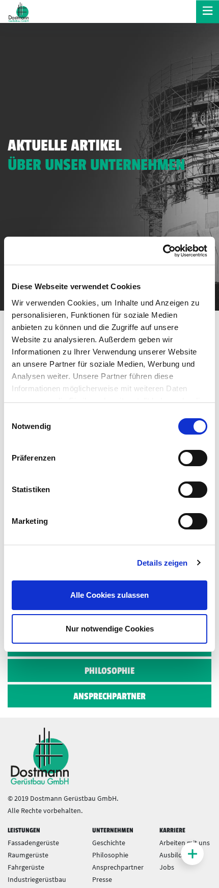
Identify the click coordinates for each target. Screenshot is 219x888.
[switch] (192, 458)
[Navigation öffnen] (207, 11)
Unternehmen (112, 830)
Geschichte (108, 842)
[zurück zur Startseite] (18, 12)
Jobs (166, 867)
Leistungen (24, 830)
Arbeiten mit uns (184, 842)
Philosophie (109, 670)
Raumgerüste (28, 854)
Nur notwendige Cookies (110, 628)
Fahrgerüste (26, 867)
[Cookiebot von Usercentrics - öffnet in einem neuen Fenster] (162, 251)
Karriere (172, 830)
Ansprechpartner (109, 696)
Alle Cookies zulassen (109, 595)
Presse (102, 879)
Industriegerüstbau (37, 879)
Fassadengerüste (33, 842)
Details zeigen (162, 563)
